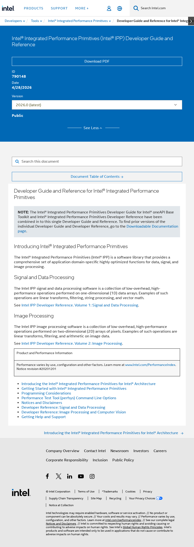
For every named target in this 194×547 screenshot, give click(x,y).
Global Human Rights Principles (143, 527)
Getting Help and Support (44, 417)
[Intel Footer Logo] (21, 492)
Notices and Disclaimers (42, 402)
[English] (119, 8)
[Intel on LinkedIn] (70, 477)
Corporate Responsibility (67, 460)
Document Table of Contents (95, 176)
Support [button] (59, 8)
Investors (141, 451)
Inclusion (100, 460)
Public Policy (123, 460)
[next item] (191, 21)
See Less (91, 128)
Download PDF (97, 61)
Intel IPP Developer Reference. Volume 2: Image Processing (72, 343)
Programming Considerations (46, 393)
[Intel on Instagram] (92, 477)
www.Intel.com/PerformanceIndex (150, 365)
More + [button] (82, 8)
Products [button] (33, 8)
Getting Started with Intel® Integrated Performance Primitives (74, 388)
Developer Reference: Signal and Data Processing (63, 407)
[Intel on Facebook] (47, 477)
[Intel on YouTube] (81, 477)
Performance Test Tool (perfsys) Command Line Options (69, 398)
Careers (160, 451)
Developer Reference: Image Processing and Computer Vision (74, 412)
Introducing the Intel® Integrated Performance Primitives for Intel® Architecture (89, 384)
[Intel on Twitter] (58, 477)
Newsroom (119, 451)
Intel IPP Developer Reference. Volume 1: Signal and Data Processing (80, 305)
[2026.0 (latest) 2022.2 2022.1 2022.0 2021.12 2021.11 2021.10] (97, 105)
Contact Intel (95, 451)
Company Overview (62, 451)
